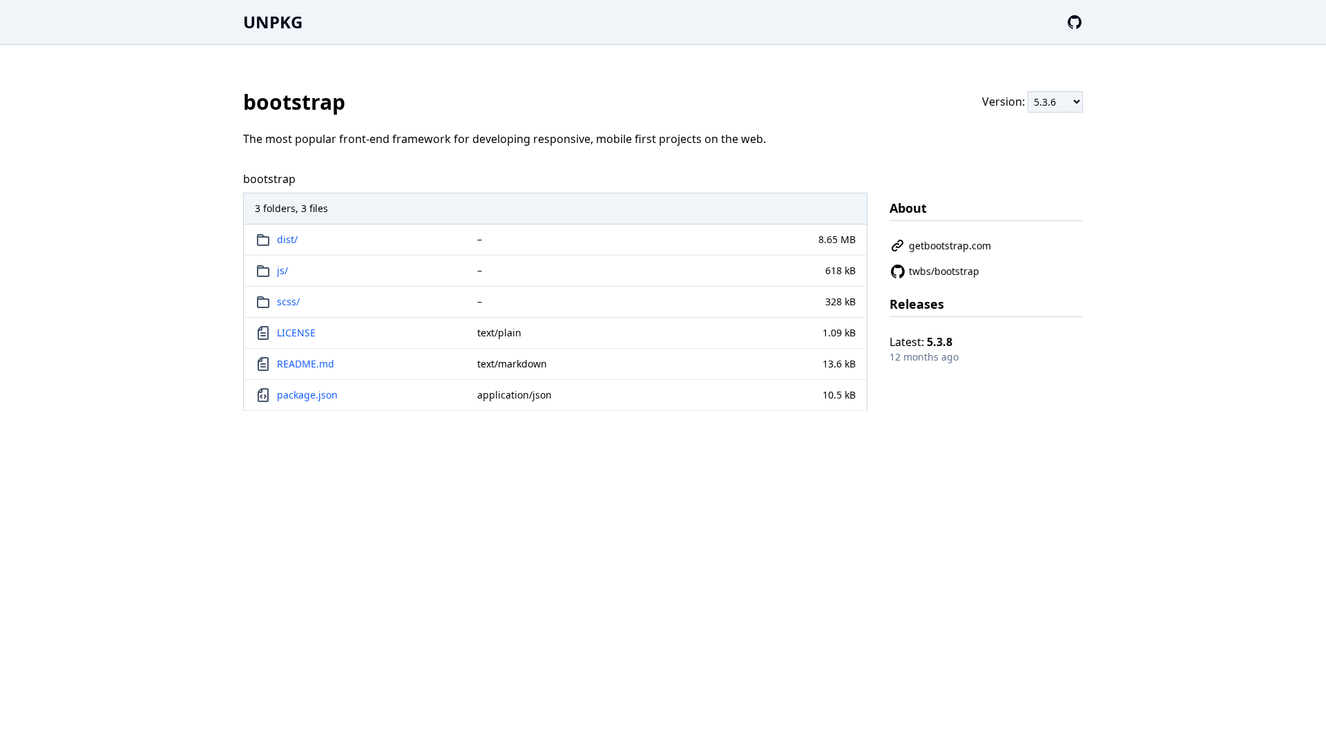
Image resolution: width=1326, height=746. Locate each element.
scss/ (288, 301)
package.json (307, 394)
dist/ (287, 239)
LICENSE (296, 332)
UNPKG (272, 21)
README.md (305, 363)
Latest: (921, 342)
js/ (282, 270)
